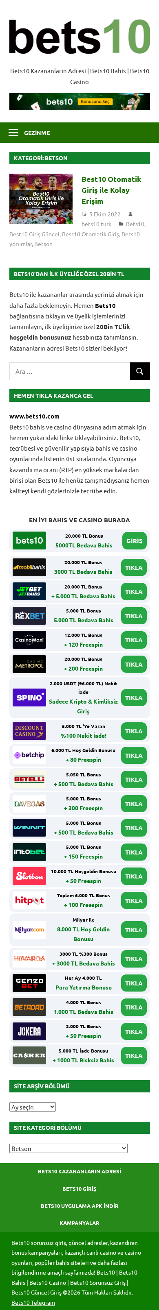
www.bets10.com (34, 416)
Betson (43, 243)
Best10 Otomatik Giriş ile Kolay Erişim (111, 190)
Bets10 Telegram (33, 1302)
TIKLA (134, 567)
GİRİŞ (134, 540)
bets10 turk (96, 223)
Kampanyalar (79, 1222)
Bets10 (135, 223)
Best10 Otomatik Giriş (90, 234)
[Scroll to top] (145, 1296)
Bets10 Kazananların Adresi (79, 1171)
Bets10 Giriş (79, 1188)
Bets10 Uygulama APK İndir (80, 1205)
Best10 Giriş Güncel (34, 234)
